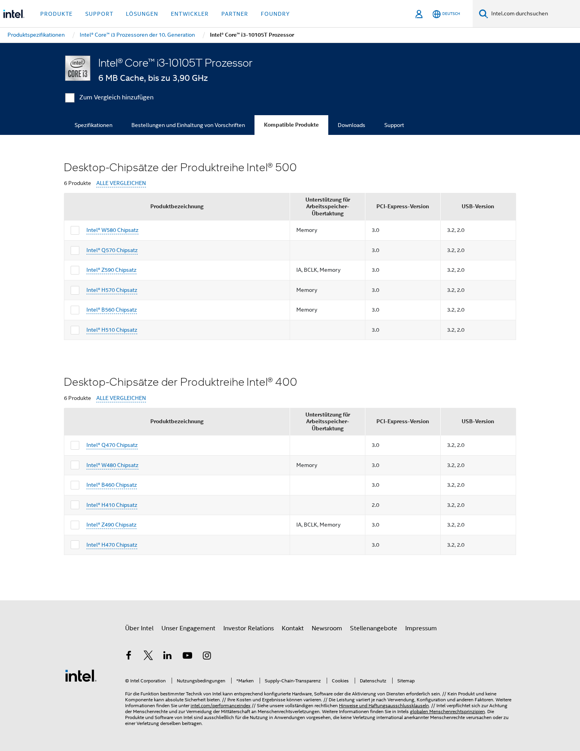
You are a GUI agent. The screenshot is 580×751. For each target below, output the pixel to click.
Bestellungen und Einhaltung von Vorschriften (188, 125)
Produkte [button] (56, 13)
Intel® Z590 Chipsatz (111, 269)
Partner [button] (234, 13)
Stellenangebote (373, 628)
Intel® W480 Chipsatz (112, 465)
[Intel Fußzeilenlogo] (81, 675)
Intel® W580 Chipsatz (112, 230)
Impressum (421, 628)
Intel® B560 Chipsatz (111, 309)
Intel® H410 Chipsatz (111, 504)
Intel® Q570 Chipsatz (112, 250)
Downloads (351, 125)
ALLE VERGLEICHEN (121, 183)
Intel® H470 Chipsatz (111, 544)
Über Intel (139, 628)
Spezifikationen (93, 125)
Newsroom (327, 628)
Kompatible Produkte (291, 125)
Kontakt (293, 628)
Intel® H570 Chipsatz (111, 289)
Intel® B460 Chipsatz (111, 484)
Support (394, 125)
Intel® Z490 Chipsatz (111, 524)
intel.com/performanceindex (221, 705)
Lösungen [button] (142, 13)
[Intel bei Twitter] (148, 657)
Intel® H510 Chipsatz (111, 329)
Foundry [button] (275, 13)
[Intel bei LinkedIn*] (167, 657)
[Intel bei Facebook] (128, 657)
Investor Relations (248, 628)
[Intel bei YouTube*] (187, 657)
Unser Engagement (188, 628)
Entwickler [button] (190, 13)
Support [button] (99, 13)
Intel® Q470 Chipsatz (112, 444)
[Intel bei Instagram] (206, 657)
